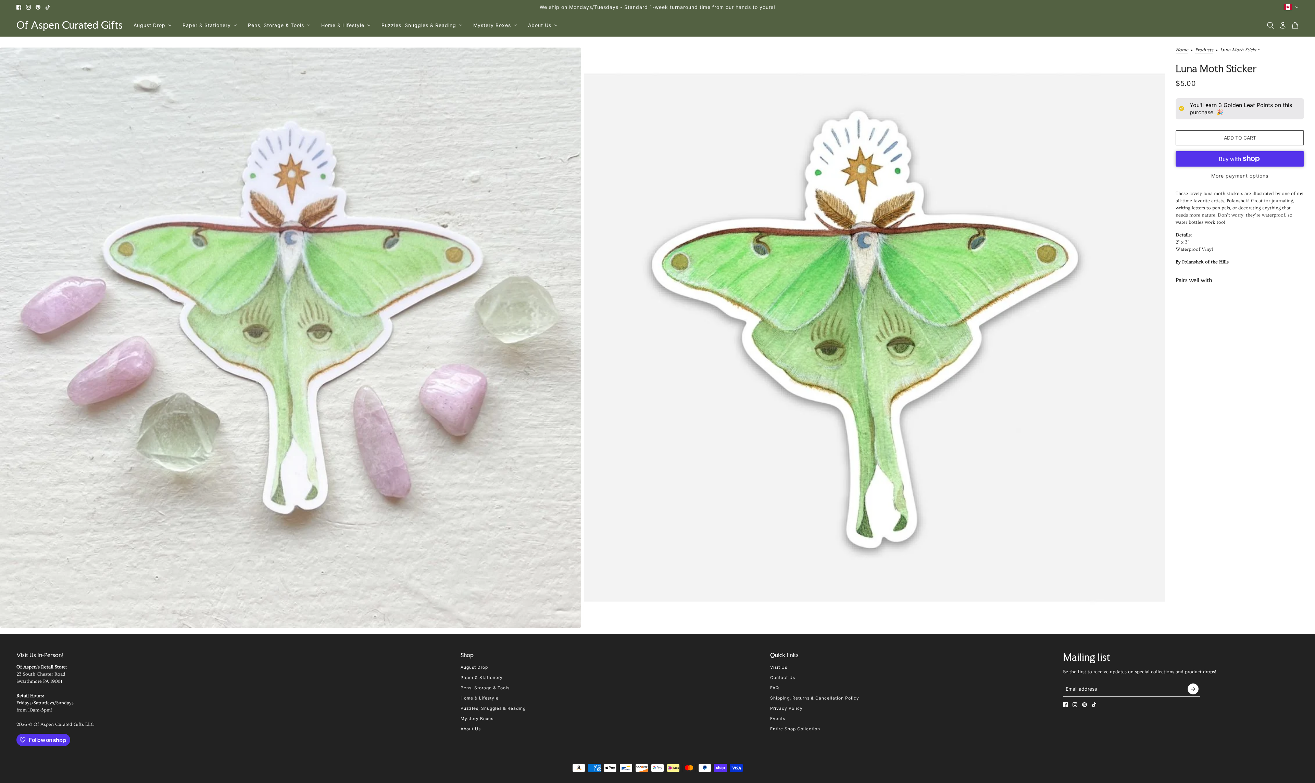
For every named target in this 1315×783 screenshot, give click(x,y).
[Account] (1282, 25)
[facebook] (19, 7)
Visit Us (778, 667)
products (1204, 50)
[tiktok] (47, 7)
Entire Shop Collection (795, 728)
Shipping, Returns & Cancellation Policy (814, 698)
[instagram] (28, 7)
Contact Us (782, 677)
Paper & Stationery (482, 677)
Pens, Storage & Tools (485, 687)
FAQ (774, 687)
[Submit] (1193, 688)
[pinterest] (38, 7)
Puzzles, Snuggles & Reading (493, 708)
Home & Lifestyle (480, 698)
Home (1182, 50)
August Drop (474, 667)
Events (777, 718)
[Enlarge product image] (290, 338)
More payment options (1239, 175)
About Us (471, 728)
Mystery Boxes (477, 718)
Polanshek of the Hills (1205, 261)
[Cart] (1295, 25)
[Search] (1270, 25)
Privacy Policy (786, 708)
